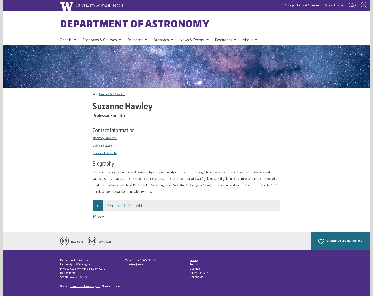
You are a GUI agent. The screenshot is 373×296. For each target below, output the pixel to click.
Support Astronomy (344, 241)
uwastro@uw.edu (135, 264)
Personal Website (105, 153)
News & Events (192, 39)
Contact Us (196, 277)
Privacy (194, 260)
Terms (194, 264)
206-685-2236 (102, 145)
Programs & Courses (99, 39)
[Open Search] (364, 5)
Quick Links (332, 5)
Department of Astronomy (135, 24)
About (248, 39)
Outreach (161, 39)
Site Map (195, 269)
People (66, 39)
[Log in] (352, 5)
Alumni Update (199, 273)
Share (100, 217)
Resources (223, 39)
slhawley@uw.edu (105, 138)
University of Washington (85, 286)
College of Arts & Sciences (302, 5)
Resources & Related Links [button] (127, 205)
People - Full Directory (112, 94)
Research (135, 39)
